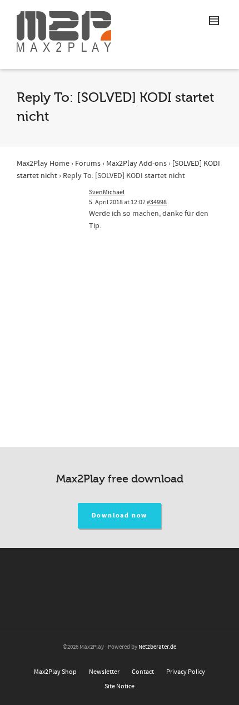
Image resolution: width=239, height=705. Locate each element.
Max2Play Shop (55, 672)
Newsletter (104, 672)
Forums (88, 164)
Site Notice (119, 686)
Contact (143, 672)
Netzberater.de (157, 647)
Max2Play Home (43, 164)
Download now (120, 515)
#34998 (157, 202)
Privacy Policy (185, 672)
